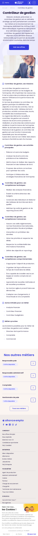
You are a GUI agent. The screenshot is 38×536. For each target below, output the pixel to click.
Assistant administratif (9, 475)
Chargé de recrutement (10, 484)
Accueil (4, 8)
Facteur (4, 481)
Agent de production (9, 472)
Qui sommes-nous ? (9, 500)
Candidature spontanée (10, 443)
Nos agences (6, 503)
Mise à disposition (8, 453)
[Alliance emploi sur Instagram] (13, 424)
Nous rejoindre (7, 437)
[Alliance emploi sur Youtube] (6, 424)
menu (6, 3)
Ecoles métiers (7, 459)
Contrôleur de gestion (25, 8)
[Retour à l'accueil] (19, 2)
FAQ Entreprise (7, 464)
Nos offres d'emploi (8, 434)
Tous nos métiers (19, 408)
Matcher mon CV (8, 440)
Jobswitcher (6, 462)
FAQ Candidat (6, 445)
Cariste (4, 478)
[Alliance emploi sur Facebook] (3, 424)
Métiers (12, 8)
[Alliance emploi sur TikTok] (16, 424)
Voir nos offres (19, 47)
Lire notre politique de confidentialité (12, 528)
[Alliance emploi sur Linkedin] (10, 424)
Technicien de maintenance (11, 489)
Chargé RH (5, 486)
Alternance (6, 456)
